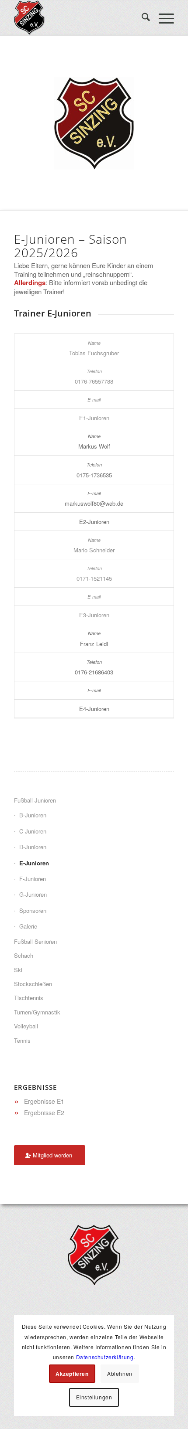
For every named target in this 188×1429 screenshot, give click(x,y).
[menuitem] (141, 17)
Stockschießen (33, 984)
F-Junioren (32, 878)
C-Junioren (32, 831)
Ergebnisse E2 (44, 1112)
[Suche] (141, 17)
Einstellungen (94, 1397)
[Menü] (162, 17)
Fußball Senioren (35, 941)
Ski (18, 970)
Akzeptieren (72, 1374)
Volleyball (26, 1026)
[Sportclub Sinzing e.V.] (78, 17)
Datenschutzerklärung (105, 1357)
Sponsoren (32, 910)
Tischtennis (28, 997)
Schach (23, 955)
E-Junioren (34, 863)
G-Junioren (33, 894)
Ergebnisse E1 (44, 1101)
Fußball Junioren (35, 800)
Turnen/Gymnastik (37, 1012)
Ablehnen (119, 1373)
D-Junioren (32, 847)
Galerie (28, 926)
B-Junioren (32, 815)
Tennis (22, 1040)
